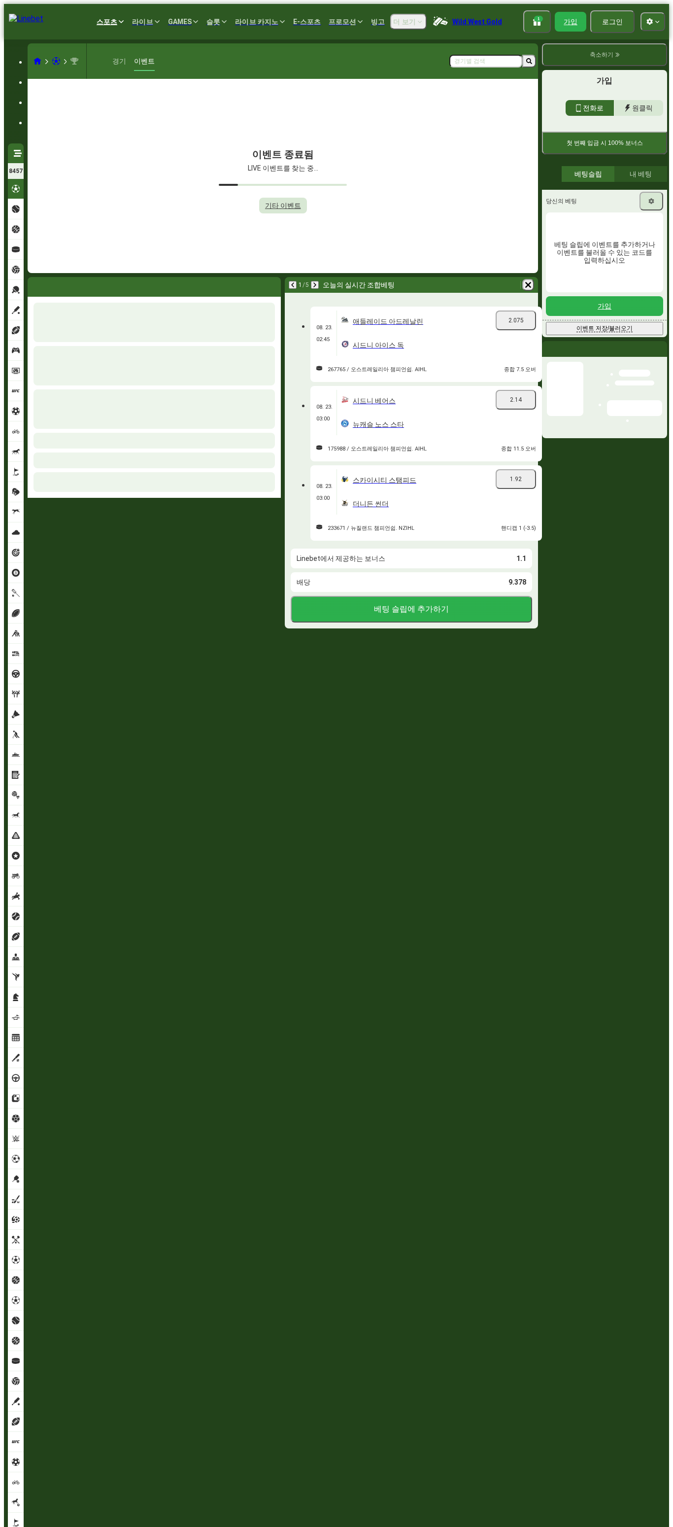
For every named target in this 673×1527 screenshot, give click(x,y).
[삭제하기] (528, 285)
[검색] (529, 61)
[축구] (56, 61)
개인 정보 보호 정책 (573, 256)
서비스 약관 (648, 250)
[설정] (651, 338)
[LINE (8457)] (37, 61)
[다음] (315, 285)
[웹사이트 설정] (652, 21)
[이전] (293, 285)
